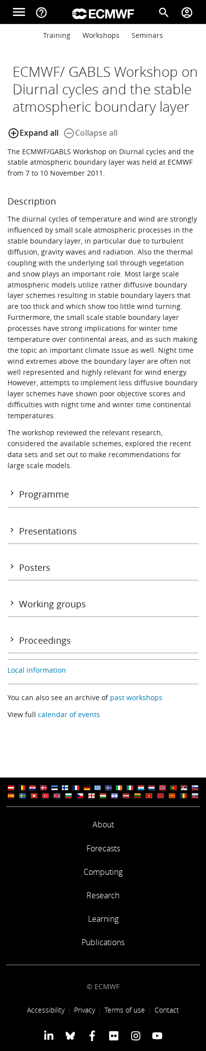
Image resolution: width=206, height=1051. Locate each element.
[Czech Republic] (80, 795)
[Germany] (87, 787)
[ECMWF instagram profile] (135, 1036)
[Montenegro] (149, 795)
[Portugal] (173, 787)
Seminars (147, 35)
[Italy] (130, 787)
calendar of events (69, 714)
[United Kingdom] (57, 795)
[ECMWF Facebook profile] (92, 1036)
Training (56, 35)
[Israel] (114, 795)
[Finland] (65, 787)
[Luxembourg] (141, 787)
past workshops (136, 697)
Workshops (101, 35)
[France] (76, 787)
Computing (103, 871)
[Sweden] (22, 795)
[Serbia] (184, 787)
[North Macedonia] (172, 795)
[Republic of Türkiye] (45, 795)
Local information (37, 670)
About (103, 824)
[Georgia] (91, 795)
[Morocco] (160, 795)
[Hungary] (103, 795)
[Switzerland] (34, 795)
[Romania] (183, 795)
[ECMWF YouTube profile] (157, 1036)
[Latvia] (126, 795)
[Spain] (11, 795)
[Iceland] (108, 787)
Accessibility (45, 1010)
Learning (103, 918)
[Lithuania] (137, 795)
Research (103, 895)
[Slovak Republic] (195, 795)
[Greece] (97, 787)
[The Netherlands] (151, 787)
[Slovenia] (195, 787)
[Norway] (162, 787)
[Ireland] (119, 787)
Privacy (84, 1010)
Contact (166, 1010)
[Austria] (11, 787)
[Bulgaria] (68, 795)
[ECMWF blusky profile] (70, 1036)
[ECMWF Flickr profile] (113, 1036)
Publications (103, 942)
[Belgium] (22, 787)
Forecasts (103, 848)
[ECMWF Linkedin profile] (49, 1036)
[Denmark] (43, 787)
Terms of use (124, 1010)
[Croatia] (32, 787)
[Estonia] (54, 787)
